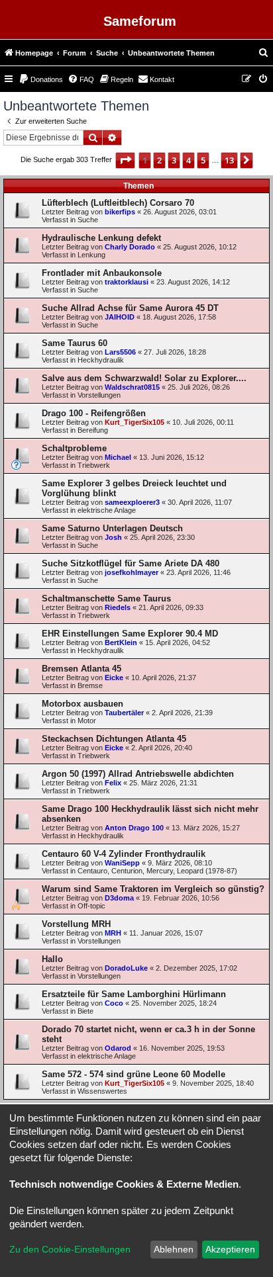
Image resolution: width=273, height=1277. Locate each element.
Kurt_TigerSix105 (134, 422)
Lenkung (91, 255)
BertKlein (121, 642)
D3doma (119, 898)
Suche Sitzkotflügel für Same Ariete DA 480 (130, 563)
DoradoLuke (126, 968)
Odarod (118, 1048)
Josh (113, 537)
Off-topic (91, 906)
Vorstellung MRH (76, 924)
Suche (88, 220)
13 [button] (229, 160)
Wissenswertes (102, 1091)
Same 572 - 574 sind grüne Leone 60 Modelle (133, 1074)
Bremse (90, 685)
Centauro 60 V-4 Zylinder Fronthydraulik (123, 854)
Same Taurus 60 (74, 343)
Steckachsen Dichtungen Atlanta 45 (114, 739)
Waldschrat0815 (132, 387)
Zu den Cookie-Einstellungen (70, 1249)
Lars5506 (120, 352)
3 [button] (174, 160)
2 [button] (159, 160)
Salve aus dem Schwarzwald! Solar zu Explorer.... (144, 378)
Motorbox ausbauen (82, 704)
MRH (113, 933)
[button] (125, 160)
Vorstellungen (99, 395)
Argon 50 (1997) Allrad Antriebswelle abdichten (138, 774)
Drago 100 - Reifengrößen (94, 413)
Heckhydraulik (101, 360)
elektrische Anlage (107, 510)
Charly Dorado (130, 247)
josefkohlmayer (131, 572)
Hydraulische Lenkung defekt (101, 238)
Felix (113, 783)
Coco (114, 1003)
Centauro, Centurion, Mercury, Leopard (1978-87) (157, 871)
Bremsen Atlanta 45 (81, 669)
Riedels (118, 607)
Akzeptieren (230, 1249)
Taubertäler (124, 713)
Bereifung (93, 430)
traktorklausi (126, 282)
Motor (87, 721)
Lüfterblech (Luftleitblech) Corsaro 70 (118, 203)
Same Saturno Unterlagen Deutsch (112, 528)
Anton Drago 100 (134, 828)
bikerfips (120, 212)
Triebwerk (94, 465)
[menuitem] (264, 53)
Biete (85, 1011)
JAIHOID (120, 317)
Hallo (52, 959)
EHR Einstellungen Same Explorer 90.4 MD (130, 633)
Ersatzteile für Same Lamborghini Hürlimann (134, 994)
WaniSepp (122, 863)
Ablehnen (173, 1249)
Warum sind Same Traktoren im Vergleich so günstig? (153, 889)
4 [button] (188, 160)
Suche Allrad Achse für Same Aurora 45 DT (130, 308)
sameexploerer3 (132, 502)
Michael (118, 457)
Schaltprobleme (74, 448)
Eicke (114, 678)
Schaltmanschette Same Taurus (106, 598)
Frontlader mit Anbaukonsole (102, 273)
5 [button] (203, 160)
